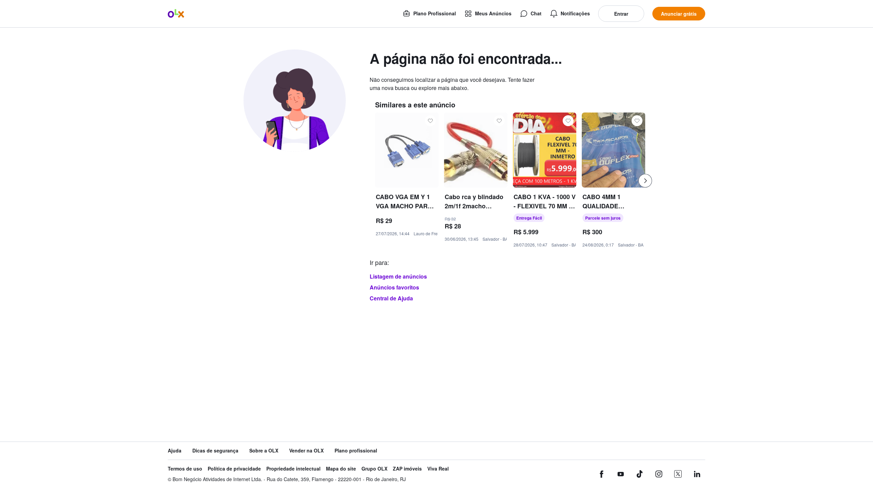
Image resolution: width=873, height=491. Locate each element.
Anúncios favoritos (394, 287)
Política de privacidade (234, 468)
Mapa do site (341, 468)
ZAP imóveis (407, 468)
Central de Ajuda (391, 298)
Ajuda (174, 450)
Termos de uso (185, 468)
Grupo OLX (374, 468)
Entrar (621, 13)
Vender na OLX (306, 450)
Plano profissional (356, 450)
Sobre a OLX (263, 450)
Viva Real (438, 468)
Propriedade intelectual (293, 468)
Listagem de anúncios (398, 276)
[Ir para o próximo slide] (645, 181)
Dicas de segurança (215, 450)
